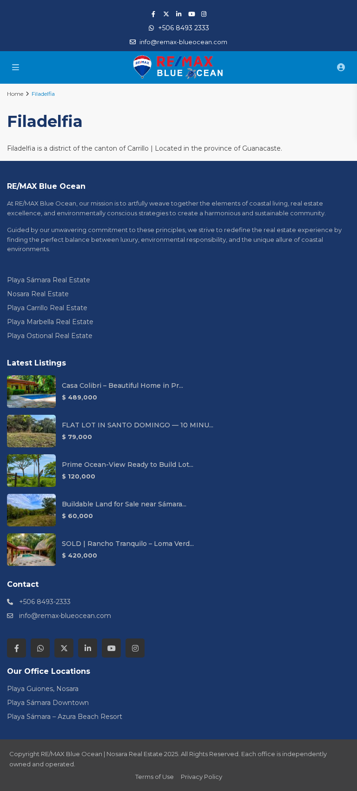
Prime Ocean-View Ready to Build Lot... (127, 464)
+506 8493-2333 (45, 602)
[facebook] (153, 14)
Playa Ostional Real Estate (50, 336)
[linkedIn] (178, 14)
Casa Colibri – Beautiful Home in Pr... (122, 385)
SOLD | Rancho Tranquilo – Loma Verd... (128, 543)
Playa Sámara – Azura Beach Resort (64, 716)
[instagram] (204, 14)
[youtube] (191, 14)
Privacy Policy (201, 776)
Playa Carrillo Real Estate (47, 308)
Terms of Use (154, 776)
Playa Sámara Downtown (48, 702)
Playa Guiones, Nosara (43, 689)
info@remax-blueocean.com (65, 616)
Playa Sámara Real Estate (48, 280)
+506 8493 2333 (183, 28)
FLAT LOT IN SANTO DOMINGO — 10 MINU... (137, 425)
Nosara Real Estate (38, 294)
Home (15, 93)
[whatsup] (40, 648)
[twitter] (166, 14)
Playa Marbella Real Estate (50, 322)
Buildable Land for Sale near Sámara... (124, 504)
